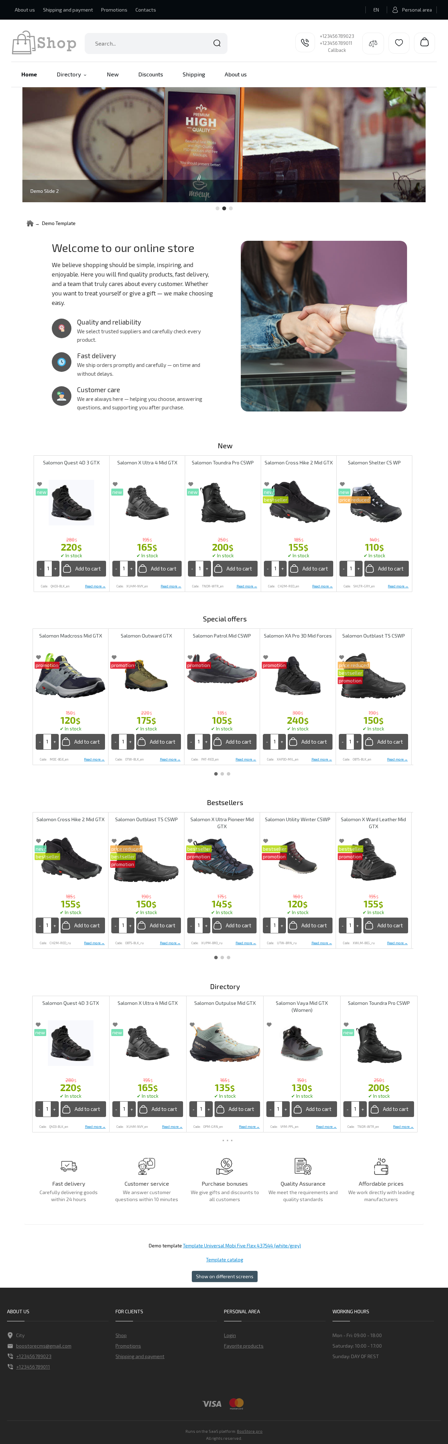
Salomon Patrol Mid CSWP (222, 636)
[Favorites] (399, 43)
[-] (40, 568)
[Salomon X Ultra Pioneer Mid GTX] (222, 859)
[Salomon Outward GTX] (146, 676)
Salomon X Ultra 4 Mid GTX (147, 462)
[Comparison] (373, 43)
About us (25, 10)
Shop (121, 1335)
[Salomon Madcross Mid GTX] (70, 675)
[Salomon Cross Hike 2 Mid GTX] (299, 502)
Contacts (145, 10)
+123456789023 (337, 36)
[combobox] (156, 43)
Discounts (150, 74)
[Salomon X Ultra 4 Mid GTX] (147, 502)
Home (29, 74)
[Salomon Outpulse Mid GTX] (224, 1041)
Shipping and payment (68, 10)
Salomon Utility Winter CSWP (297, 819)
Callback (337, 50)
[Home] (30, 223)
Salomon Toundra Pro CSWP (223, 462)
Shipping (194, 74)
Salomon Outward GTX (146, 636)
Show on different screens (224, 1276)
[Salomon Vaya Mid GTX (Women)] (301, 1043)
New (113, 74)
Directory (69, 74)
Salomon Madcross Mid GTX (70, 636)
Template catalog (224, 1259)
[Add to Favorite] (39, 484)
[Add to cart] (83, 568)
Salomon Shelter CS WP (374, 462)
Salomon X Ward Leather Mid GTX (373, 822)
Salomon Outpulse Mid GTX (225, 1003)
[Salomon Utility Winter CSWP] (297, 858)
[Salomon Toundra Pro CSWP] (223, 502)
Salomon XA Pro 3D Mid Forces (298, 636)
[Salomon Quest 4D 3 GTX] (71, 502)
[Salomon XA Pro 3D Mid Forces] (297, 676)
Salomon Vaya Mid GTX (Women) (302, 1006)
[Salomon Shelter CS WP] (374, 502)
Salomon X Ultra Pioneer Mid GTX (222, 822)
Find (216, 43)
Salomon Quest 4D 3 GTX (71, 462)
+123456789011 (336, 43)
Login (230, 1335)
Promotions (114, 10)
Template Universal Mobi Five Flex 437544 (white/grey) (242, 1245)
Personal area (417, 10)
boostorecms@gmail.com (43, 1346)
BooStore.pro (249, 1431)
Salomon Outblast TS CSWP (373, 636)
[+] (55, 568)
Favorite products (244, 1346)
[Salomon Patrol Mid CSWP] (222, 668)
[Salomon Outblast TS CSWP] (373, 676)
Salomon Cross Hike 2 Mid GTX (299, 462)
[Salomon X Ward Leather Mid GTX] (373, 859)
